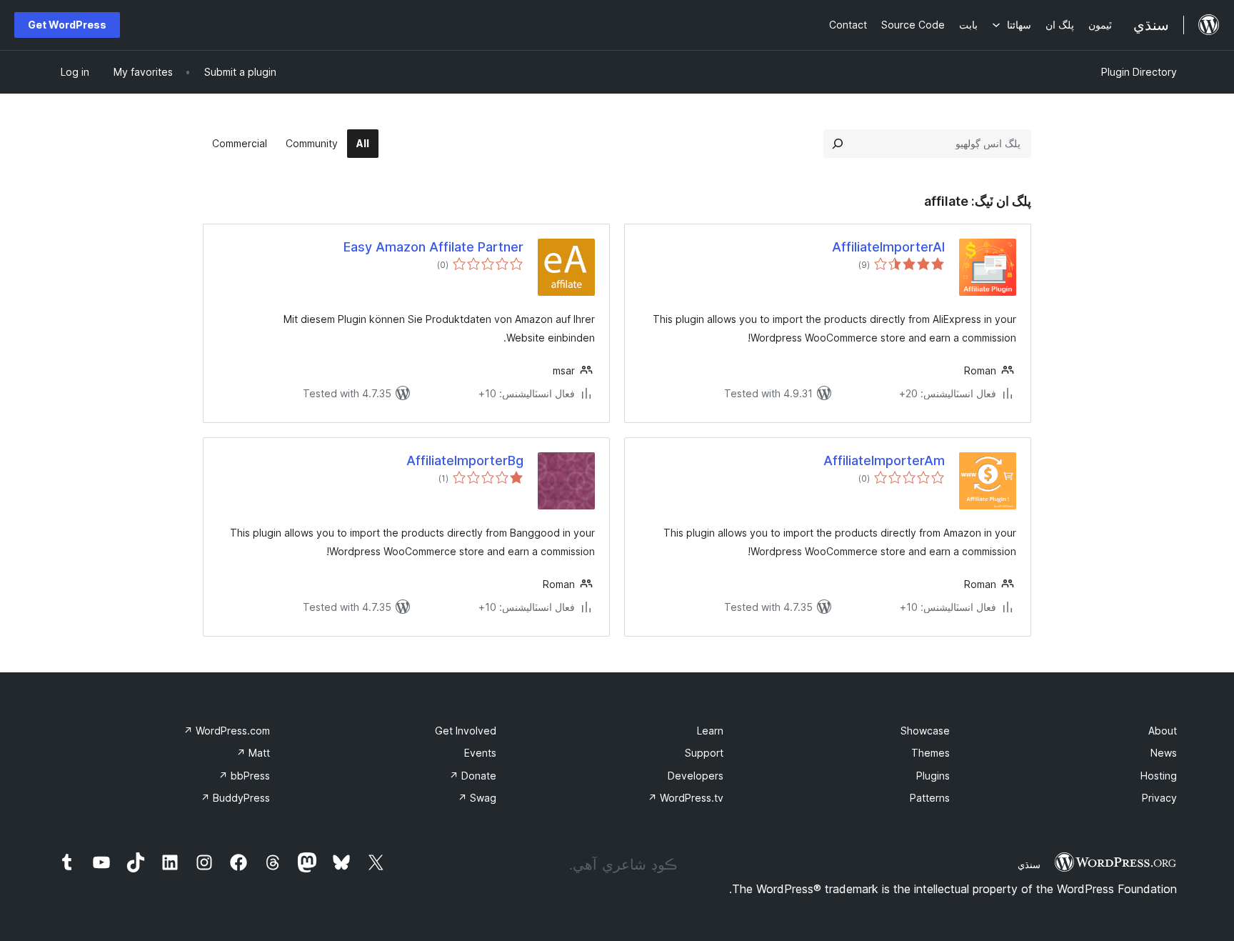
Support (704, 753)
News (1163, 753)
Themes (930, 753)
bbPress (244, 776)
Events (480, 753)
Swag (477, 798)
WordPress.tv (685, 798)
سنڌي (1029, 864)
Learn (710, 731)
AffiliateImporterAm (884, 460)
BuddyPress (235, 798)
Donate (472, 776)
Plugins (933, 776)
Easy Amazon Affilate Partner (433, 246)
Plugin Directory (1139, 72)
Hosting (1158, 776)
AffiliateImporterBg (464, 460)
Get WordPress (67, 25)
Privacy (1159, 798)
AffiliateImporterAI (888, 246)
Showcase (925, 731)
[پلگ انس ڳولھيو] (837, 143)
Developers (695, 776)
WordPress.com (227, 731)
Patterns (930, 798)
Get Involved (465, 731)
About (1162, 731)
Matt (253, 753)
